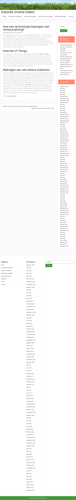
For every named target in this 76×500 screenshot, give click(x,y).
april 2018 (62, 238)
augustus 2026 (64, 86)
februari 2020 (63, 204)
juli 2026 (62, 88)
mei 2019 (62, 218)
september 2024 (64, 120)
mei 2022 (62, 161)
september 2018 (64, 230)
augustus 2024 (64, 122)
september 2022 (64, 153)
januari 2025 (63, 112)
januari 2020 (63, 206)
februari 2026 (63, 96)
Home (4, 16)
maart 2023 (63, 143)
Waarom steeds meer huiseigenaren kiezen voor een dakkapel (66, 58)
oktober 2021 (63, 171)
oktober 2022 (63, 151)
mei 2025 (62, 108)
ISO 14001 (28, 84)
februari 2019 (63, 224)
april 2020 (62, 201)
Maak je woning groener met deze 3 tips (43, 108)
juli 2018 (62, 232)
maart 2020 (63, 202)
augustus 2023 (64, 141)
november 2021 (64, 169)
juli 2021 (62, 173)
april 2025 (62, 110)
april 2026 (62, 94)
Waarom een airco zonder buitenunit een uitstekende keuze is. (20, 106)
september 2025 (64, 100)
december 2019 (64, 208)
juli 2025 (62, 104)
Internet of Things (44, 54)
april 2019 (62, 220)
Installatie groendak (46, 16)
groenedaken (18, 32)
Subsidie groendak (30, 16)
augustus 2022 (64, 155)
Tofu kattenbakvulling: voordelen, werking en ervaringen (66, 47)
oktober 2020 (63, 189)
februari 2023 (63, 145)
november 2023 (64, 136)
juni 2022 (62, 159)
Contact (71, 16)
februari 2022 (63, 163)
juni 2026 (62, 90)
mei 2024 (62, 126)
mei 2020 (62, 199)
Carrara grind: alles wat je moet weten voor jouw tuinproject (66, 72)
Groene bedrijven (60, 16)
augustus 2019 (64, 214)
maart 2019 (63, 222)
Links (2, 281)
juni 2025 (62, 106)
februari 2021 (63, 181)
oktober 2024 (63, 118)
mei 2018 (62, 236)
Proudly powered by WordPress (38, 498)
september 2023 (64, 139)
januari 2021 (63, 183)
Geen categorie (12, 96)
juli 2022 (62, 157)
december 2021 (64, 167)
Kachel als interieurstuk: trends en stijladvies (65, 52)
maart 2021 (63, 179)
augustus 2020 (64, 193)
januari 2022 (63, 165)
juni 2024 (62, 124)
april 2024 (62, 128)
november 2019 (64, 210)
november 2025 (64, 98)
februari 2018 (63, 242)
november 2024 (64, 116)
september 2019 (64, 212)
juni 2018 (62, 234)
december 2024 (64, 114)
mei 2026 (62, 92)
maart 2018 (63, 240)
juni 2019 (62, 216)
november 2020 (64, 187)
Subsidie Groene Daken (18, 12)
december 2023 (64, 134)
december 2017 (64, 246)
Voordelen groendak (15, 16)
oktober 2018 (63, 228)
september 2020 (64, 191)
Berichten (3, 278)
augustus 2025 (64, 102)
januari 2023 (63, 147)
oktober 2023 (63, 138)
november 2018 (64, 226)
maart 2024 (63, 130)
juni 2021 (62, 175)
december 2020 (64, 185)
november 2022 (64, 149)
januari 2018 (63, 244)
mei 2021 (62, 177)
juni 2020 (62, 197)
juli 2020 (62, 195)
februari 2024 (63, 132)
